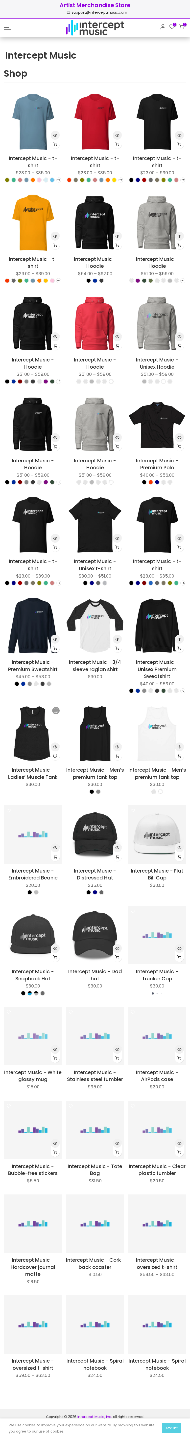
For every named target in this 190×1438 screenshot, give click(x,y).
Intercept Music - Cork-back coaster (95, 1264)
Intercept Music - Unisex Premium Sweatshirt (157, 669)
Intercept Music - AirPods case (157, 1076)
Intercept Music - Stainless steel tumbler (95, 1076)
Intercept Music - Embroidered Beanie (33, 874)
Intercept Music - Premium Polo (157, 464)
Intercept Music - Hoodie (95, 263)
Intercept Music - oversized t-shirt (157, 1264)
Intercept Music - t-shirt (33, 162)
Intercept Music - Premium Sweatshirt (33, 666)
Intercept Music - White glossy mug (33, 1076)
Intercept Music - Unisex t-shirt (95, 565)
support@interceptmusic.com (99, 12)
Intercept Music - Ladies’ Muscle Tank (33, 773)
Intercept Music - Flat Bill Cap (157, 874)
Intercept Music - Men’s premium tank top (95, 773)
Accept (172, 1428)
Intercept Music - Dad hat (95, 975)
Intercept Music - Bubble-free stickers (33, 1170)
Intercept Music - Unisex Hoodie (157, 363)
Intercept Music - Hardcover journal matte (33, 1267)
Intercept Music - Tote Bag (95, 1170)
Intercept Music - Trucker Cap (157, 975)
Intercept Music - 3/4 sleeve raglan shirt (95, 666)
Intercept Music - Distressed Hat (95, 874)
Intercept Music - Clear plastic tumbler (157, 1170)
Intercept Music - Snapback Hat (33, 975)
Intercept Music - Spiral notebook (95, 1364)
